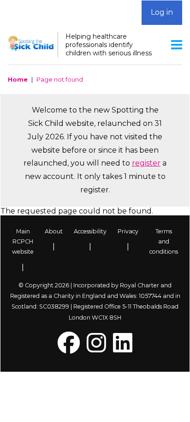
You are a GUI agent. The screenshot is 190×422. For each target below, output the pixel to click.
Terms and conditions (163, 242)
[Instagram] (96, 348)
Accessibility (90, 231)
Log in (162, 12)
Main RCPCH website (23, 242)
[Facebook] (69, 348)
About (54, 231)
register (146, 163)
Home (18, 79)
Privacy (128, 231)
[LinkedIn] (122, 348)
